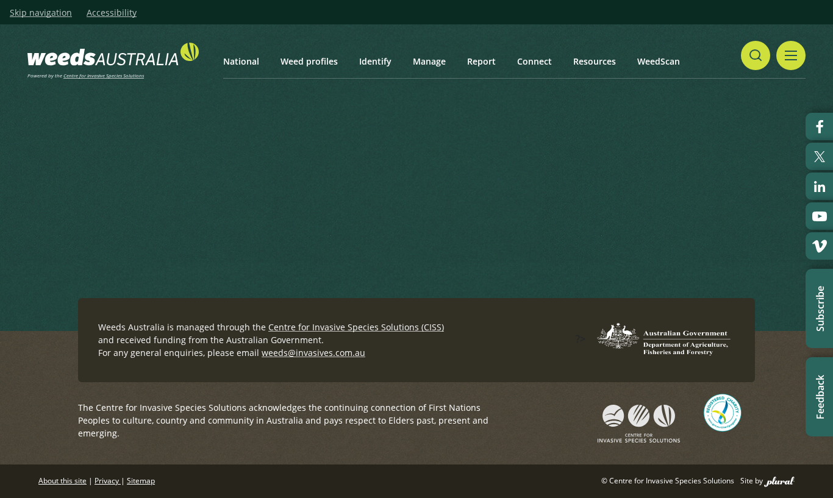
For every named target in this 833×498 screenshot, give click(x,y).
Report (481, 61)
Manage (429, 61)
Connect (534, 61)
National (241, 61)
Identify (375, 61)
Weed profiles (309, 61)
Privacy (108, 480)
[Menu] (791, 55)
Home (154, 172)
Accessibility (112, 13)
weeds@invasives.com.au (313, 352)
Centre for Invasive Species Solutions (103, 75)
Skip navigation (41, 13)
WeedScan (658, 61)
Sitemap (141, 480)
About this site (62, 480)
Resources (594, 61)
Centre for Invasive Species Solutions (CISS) (356, 327)
